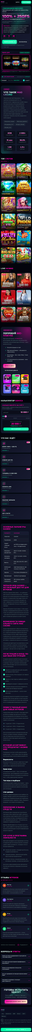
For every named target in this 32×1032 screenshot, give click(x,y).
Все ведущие (5, 271)
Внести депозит (16, 429)
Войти (17, 2)
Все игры (4, 161)
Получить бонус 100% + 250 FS (16, 1001)
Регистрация (26, 2)
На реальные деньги (11, 370)
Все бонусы (23, 42)
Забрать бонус (8, 42)
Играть (24, 1027)
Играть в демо (9, 366)
